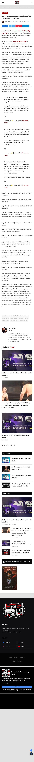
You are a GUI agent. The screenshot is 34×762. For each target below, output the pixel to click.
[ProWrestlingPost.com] (17, 2)
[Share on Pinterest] (18, 26)
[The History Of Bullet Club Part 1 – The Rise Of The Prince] (6, 485)
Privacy (16, 657)
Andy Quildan (5, 315)
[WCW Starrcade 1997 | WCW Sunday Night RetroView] (6, 552)
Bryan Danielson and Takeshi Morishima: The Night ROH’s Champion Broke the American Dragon (16, 405)
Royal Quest (5, 320)
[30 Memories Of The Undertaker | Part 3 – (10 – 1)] (17, 423)
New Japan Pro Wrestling (17, 318)
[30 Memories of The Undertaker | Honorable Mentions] (17, 360)
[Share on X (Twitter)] (12, 26)
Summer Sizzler (23, 320)
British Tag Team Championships (19, 315)
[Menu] (3, 2)
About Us (22, 657)
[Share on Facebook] (5, 26)
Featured (4, 12)
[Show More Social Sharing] (30, 26)
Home (3, 7)
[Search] (31, 2)
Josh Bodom (5, 318)
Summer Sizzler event (19, 42)
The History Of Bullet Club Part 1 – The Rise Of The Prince (21, 486)
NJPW (26, 318)
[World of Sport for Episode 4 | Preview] (6, 477)
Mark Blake (9, 21)
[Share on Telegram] (25, 26)
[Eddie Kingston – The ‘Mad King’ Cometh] (6, 469)
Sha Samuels (14, 320)
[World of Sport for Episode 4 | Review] (6, 460)
